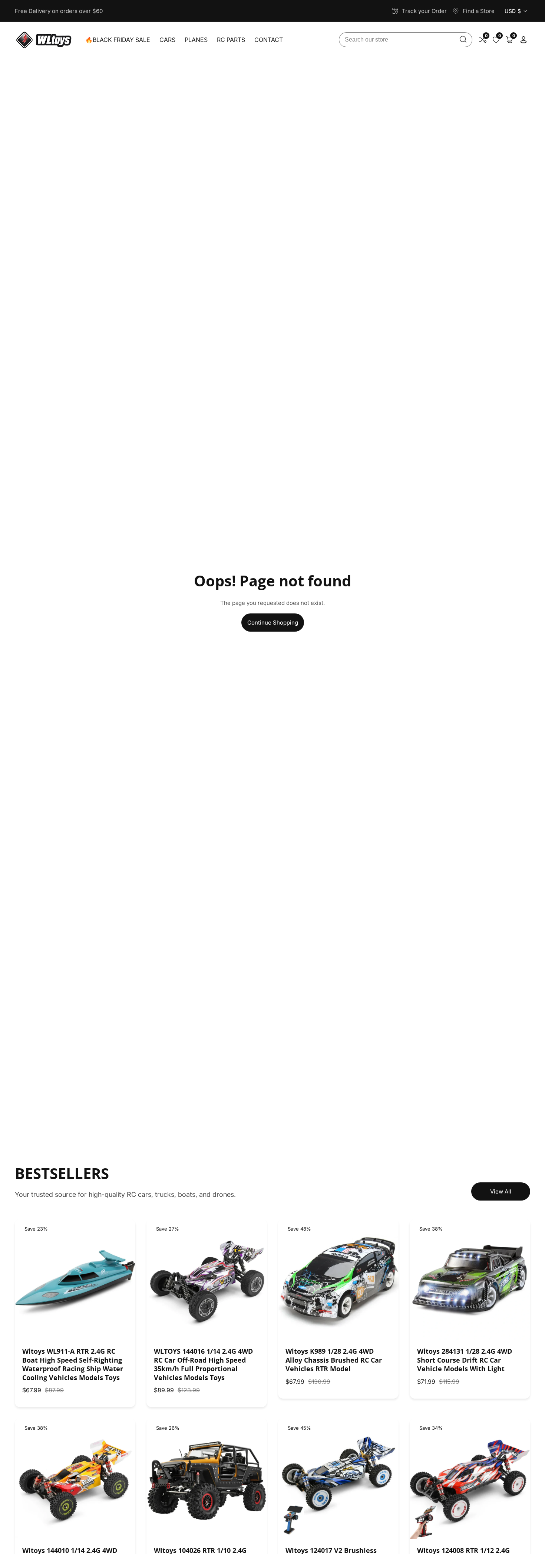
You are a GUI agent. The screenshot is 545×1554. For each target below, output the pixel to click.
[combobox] (405, 39)
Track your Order (424, 10)
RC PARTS (231, 39)
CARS (167, 39)
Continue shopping (272, 622)
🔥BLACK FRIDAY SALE (117, 39)
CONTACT (268, 39)
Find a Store (479, 10)
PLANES (196, 39)
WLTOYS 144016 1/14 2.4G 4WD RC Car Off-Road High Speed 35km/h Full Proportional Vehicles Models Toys (203, 1364)
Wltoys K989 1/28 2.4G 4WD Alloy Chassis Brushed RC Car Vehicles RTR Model (333, 1360)
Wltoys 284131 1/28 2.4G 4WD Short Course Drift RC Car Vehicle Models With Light (464, 1360)
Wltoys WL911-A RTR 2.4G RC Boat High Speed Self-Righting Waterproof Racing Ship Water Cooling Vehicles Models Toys (72, 1364)
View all (500, 1191)
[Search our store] (463, 39)
